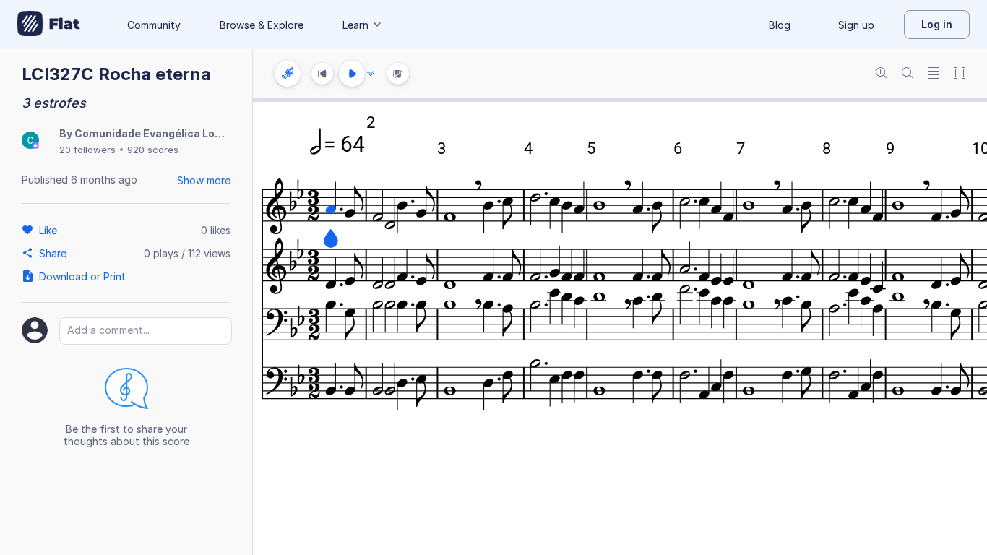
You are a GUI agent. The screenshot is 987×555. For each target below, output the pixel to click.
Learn (355, 25)
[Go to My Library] (48, 24)
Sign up (856, 25)
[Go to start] (322, 74)
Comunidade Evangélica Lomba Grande (176, 133)
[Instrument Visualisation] (398, 74)
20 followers (87, 149)
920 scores (152, 149)
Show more (203, 180)
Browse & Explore (261, 25)
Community (154, 25)
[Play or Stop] (352, 74)
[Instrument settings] (288, 74)
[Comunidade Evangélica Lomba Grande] (30, 141)
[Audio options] (370, 74)
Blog (779, 25)
